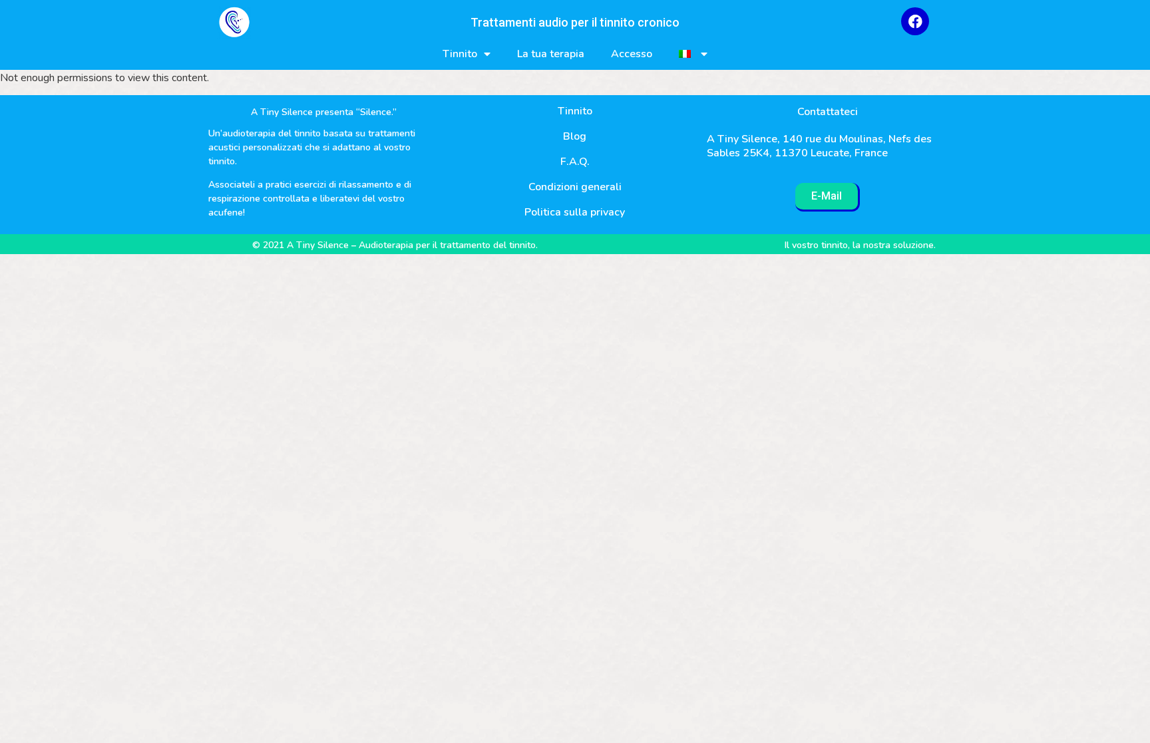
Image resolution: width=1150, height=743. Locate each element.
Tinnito (460, 54)
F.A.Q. (575, 161)
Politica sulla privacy (574, 212)
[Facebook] (915, 21)
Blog (574, 136)
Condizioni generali (575, 187)
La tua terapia (550, 54)
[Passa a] (693, 54)
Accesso (631, 54)
